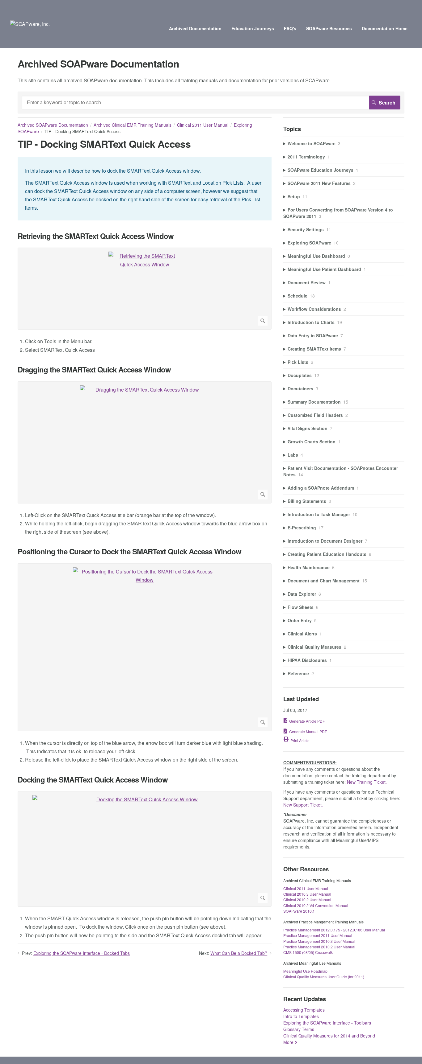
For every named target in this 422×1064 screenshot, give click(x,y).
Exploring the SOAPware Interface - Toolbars (327, 1023)
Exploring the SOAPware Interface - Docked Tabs (81, 953)
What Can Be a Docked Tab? (238, 953)
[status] (145, 188)
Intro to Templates (301, 1016)
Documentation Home (384, 28)
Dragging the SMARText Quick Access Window (94, 369)
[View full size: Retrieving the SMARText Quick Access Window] (145, 289)
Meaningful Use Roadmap (305, 971)
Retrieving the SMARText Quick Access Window (96, 236)
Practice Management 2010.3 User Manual (319, 941)
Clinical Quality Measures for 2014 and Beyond (329, 1036)
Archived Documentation (195, 28)
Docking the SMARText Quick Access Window (93, 779)
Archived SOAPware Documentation (53, 125)
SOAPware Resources (329, 28)
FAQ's (290, 28)
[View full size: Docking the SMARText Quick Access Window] (145, 849)
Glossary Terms (298, 1029)
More (288, 1042)
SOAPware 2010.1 (299, 911)
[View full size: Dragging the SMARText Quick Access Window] (145, 442)
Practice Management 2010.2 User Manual (319, 946)
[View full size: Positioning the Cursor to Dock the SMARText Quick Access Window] (145, 647)
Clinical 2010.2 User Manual (307, 899)
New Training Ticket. (367, 782)
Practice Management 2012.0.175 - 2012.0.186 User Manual (334, 929)
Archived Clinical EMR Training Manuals (132, 125)
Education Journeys (252, 28)
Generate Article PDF (307, 721)
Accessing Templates (304, 1010)
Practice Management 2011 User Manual (317, 935)
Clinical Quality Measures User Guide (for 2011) (323, 976)
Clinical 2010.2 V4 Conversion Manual (315, 905)
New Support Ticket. (303, 805)
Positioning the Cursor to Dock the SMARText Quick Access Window (129, 551)
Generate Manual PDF (308, 731)
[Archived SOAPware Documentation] (30, 23)
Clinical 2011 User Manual (202, 125)
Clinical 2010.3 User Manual (307, 894)
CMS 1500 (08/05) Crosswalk (308, 952)
